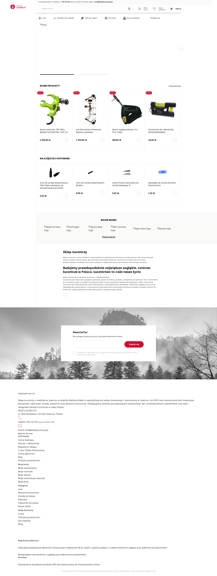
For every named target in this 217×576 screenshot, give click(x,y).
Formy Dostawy (26, 440)
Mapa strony (151, 571)
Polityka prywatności (29, 460)
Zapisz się (134, 344)
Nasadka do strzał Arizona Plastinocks (126, 184)
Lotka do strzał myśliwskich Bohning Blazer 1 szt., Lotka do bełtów (160, 187)
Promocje (155, 18)
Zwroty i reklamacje (28, 443)
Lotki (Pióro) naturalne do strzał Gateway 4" (89, 184)
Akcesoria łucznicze (28, 492)
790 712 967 (65, 2)
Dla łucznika (133, 18)
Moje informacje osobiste (31, 478)
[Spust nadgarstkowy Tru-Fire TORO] (90, 109)
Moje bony (23, 482)
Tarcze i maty (91, 18)
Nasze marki (24, 506)
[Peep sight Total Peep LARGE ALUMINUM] (162, 109)
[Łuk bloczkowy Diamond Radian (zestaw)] (54, 109)
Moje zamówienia (27, 468)
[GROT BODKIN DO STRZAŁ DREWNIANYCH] (54, 172)
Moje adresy (24, 475)
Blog (20, 524)
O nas (21, 514)
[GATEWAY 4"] (90, 172)
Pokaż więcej (108, 237)
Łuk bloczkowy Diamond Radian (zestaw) (52, 130)
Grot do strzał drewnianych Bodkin (54, 184)
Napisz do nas (25, 433)
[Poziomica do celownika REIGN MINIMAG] (126, 109)
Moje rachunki (25, 471)
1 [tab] (57, 74)
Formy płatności (26, 454)
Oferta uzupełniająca (122, 571)
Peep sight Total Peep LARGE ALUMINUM (159, 130)
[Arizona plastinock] (127, 172)
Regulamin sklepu (27, 447)
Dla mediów (24, 521)
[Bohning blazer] (163, 172)
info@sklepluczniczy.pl (103, 2)
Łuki (44, 18)
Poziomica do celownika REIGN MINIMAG (125, 130)
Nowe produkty (50, 85)
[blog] (110, 48)
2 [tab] (92, 74)
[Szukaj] (129, 9)
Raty (20, 457)
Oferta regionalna (138, 571)
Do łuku (112, 18)
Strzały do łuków (65, 18)
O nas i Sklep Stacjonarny (31, 450)
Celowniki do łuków (28, 503)
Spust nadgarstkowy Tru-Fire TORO (89, 130)
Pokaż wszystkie (175, 86)
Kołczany (22, 499)
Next (181, 48)
